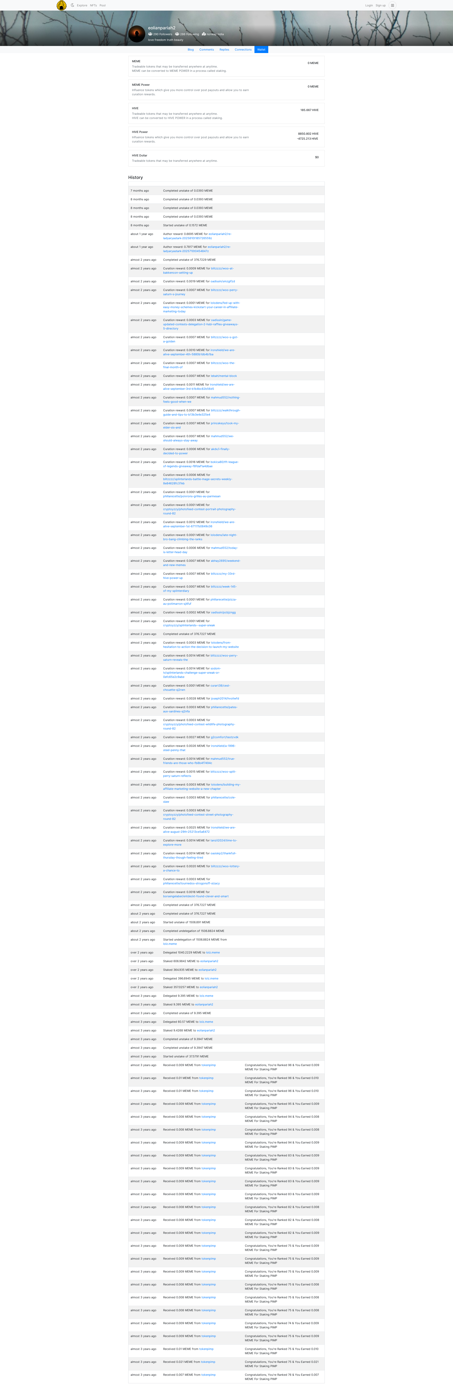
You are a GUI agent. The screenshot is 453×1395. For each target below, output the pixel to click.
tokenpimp (209, 1065)
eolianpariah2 (209, 961)
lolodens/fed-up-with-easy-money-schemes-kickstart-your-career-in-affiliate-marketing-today (201, 307)
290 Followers (162, 34)
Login (369, 5)
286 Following (189, 34)
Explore (82, 5)
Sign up (381, 5)
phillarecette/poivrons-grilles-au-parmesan (191, 496)
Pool (103, 5)
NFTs (93, 5)
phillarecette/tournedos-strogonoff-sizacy (191, 883)
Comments (206, 49)
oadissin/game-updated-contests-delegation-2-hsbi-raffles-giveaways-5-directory (200, 324)
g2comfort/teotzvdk (225, 737)
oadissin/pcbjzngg (223, 612)
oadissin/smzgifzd (223, 281)
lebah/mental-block (224, 376)
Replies (224, 49)
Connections (243, 49)
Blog (191, 49)
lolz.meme (170, 943)
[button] (391, 5)
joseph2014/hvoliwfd (225, 698)
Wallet (261, 49)
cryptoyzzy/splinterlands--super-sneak (189, 625)
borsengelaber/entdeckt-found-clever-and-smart (196, 896)
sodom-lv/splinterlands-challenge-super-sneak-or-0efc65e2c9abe (192, 673)
